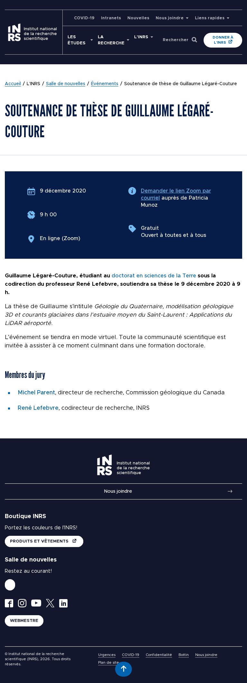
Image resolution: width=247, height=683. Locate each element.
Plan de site (108, 662)
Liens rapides (209, 18)
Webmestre (24, 621)
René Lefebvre (38, 408)
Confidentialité (159, 655)
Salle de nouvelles (65, 84)
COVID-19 (84, 18)
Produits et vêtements (40, 541)
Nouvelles (138, 18)
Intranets (111, 18)
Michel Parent (36, 393)
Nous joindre (170, 18)
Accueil (13, 84)
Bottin (183, 655)
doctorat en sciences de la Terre (154, 275)
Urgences (106, 655)
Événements (104, 84)
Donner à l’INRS (223, 40)
